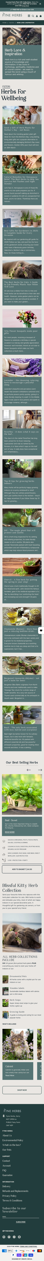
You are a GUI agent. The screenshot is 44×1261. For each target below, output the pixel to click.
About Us (7, 1135)
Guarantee (7, 1175)
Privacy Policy (9, 1196)
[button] (29, 770)
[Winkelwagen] (41, 16)
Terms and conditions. (28, 1246)
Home (4, 23)
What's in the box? (11, 1145)
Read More (10, 1075)
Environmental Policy (12, 1140)
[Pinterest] (9, 1236)
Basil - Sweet (11, 820)
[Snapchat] (19, 1236)
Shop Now (25, 6)
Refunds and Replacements (15, 1191)
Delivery (6, 1186)
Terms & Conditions (12, 1201)
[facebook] (14, 1236)
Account (6, 1166)
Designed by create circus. (22, 1259)
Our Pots (6, 1150)
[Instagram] (3, 1236)
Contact (6, 1161)
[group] (22, 9)
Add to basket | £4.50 (22, 869)
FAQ (4, 1170)
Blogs (11, 23)
